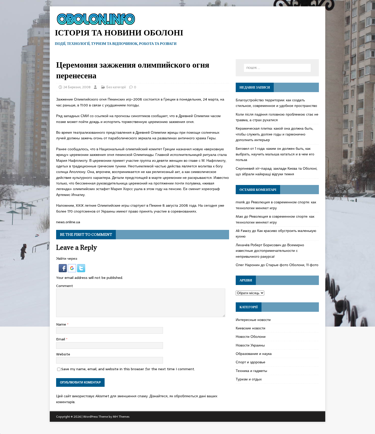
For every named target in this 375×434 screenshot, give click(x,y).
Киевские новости (250, 328)
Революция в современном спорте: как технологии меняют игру (276, 204)
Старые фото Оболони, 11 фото (292, 265)
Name (61, 324)
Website (63, 354)
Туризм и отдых (249, 379)
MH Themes (121, 416)
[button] (63, 269)
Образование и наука (254, 353)
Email (61, 339)
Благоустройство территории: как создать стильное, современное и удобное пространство (276, 102)
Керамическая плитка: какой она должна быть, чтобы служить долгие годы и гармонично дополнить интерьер (274, 134)
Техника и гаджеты (251, 371)
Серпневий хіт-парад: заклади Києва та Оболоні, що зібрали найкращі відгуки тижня (276, 171)
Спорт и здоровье (250, 362)
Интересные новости (253, 320)
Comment (64, 286)
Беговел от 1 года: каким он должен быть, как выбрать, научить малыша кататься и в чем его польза (275, 154)
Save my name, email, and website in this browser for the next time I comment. (128, 369)
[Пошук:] (277, 68)
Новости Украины (250, 345)
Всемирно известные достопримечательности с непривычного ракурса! (270, 250)
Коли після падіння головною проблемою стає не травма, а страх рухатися (277, 117)
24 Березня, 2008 (77, 87)
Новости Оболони (251, 336)
